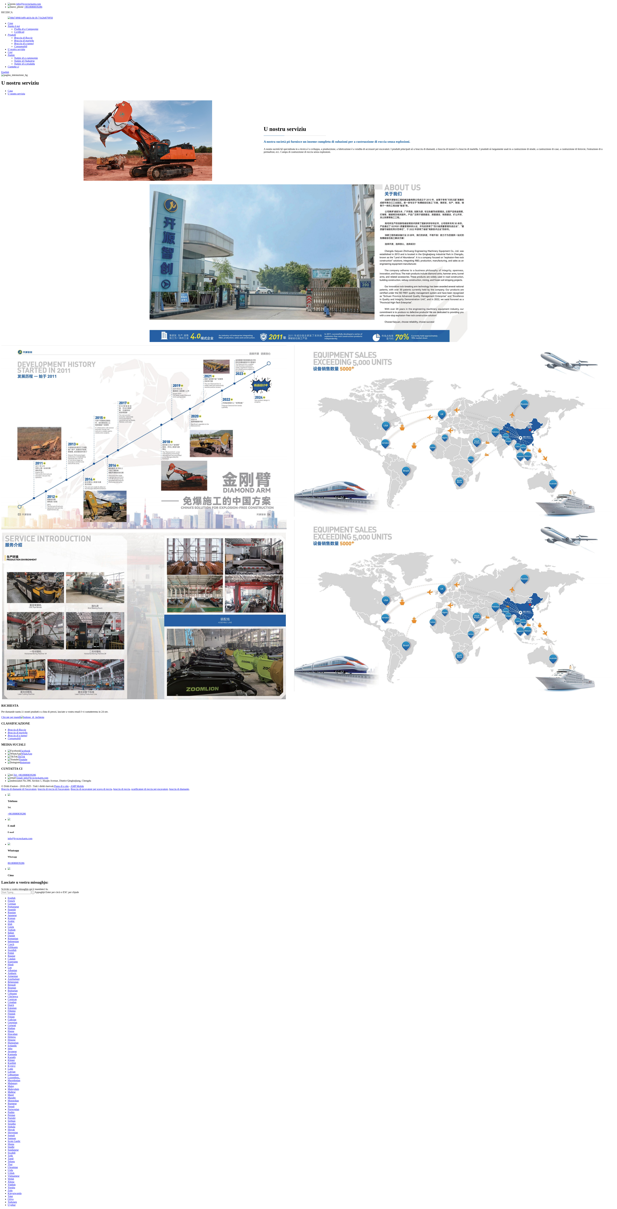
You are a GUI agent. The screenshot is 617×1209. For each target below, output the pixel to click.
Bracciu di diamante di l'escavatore (18, 789)
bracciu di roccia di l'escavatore (53, 789)
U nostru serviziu (16, 93)
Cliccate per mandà (11, 717)
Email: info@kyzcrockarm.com (32, 777)
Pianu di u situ (61, 786)
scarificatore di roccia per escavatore (149, 789)
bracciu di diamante (179, 789)
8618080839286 (16, 863)
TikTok (21, 756)
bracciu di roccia (121, 789)
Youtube (23, 759)
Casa (10, 90)
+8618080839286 (33, 6)
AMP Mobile (77, 786)
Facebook (25, 750)
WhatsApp (26, 753)
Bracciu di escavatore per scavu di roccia (91, 789)
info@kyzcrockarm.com (28, 4)
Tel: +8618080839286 (24, 775)
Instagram (25, 762)
